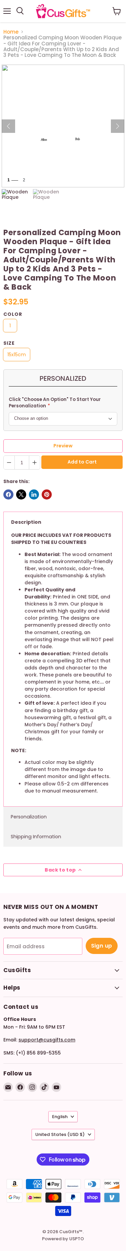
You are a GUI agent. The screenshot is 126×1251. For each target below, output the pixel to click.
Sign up (101, 946)
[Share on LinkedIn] (34, 494)
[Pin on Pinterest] (47, 494)
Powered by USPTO (63, 1239)
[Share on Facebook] (8, 494)
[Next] (117, 126)
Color (12, 314)
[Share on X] (21, 494)
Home (10, 32)
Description (26, 522)
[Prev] (8, 126)
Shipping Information (36, 836)
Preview (63, 445)
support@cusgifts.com (46, 1039)
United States (60, 1134)
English (60, 1116)
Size (9, 343)
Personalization (29, 816)
